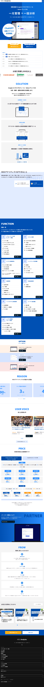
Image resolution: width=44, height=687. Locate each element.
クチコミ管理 (2, 650)
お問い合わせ (30, 632)
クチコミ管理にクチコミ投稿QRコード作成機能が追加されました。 (18, 66)
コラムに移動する (38, 604)
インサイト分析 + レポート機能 (5, 648)
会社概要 (2, 675)
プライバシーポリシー (6, 679)
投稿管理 (2, 653)
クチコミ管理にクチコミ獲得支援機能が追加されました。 (17, 59)
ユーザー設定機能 (3, 657)
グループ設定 (2, 659)
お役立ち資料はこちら (13, 632)
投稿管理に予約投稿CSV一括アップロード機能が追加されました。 (18, 54)
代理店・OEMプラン (3, 671)
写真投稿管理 (2, 651)
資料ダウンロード (29, 45)
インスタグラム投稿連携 (4, 656)
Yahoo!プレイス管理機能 (4, 666)
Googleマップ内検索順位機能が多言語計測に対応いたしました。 (18, 61)
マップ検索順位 (3, 665)
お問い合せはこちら (14, 45)
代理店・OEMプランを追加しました (13, 56)
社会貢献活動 (11, 679)
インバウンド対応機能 (4, 663)
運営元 (1, 679)
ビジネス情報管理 (3, 654)
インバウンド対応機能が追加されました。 (14, 63)
